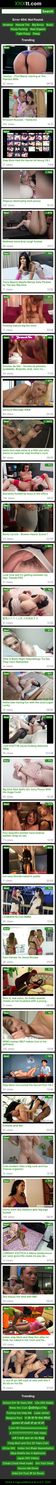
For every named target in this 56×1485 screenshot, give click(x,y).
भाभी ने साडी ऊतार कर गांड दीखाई (28, 1438)
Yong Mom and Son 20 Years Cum (28, 1443)
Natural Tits (22, 24)
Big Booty (38, 24)
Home (8, 1482)
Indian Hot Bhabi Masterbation (36, 1448)
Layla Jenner (41, 1412)
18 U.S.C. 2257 (42, 1482)
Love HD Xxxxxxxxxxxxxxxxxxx (28, 1427)
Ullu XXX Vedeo (44, 1402)
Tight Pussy (23, 33)
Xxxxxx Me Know (28, 1468)
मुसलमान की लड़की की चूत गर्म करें (28, 1423)
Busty (50, 24)
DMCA (27, 1482)
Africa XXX (8, 1448)
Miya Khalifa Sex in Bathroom (28, 1453)
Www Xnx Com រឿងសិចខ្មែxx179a (28, 1407)
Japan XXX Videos (28, 1458)
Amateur (8, 24)
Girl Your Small (44, 1463)
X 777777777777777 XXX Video (28, 1433)
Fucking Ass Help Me (19, 1412)
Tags (18, 1482)
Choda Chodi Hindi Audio (18, 1463)
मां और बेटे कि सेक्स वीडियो (37, 1418)
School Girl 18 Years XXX (17, 1402)
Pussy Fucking (19, 29)
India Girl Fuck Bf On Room (28, 1473)
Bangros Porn (14, 1418)
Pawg (36, 33)
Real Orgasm (37, 29)
